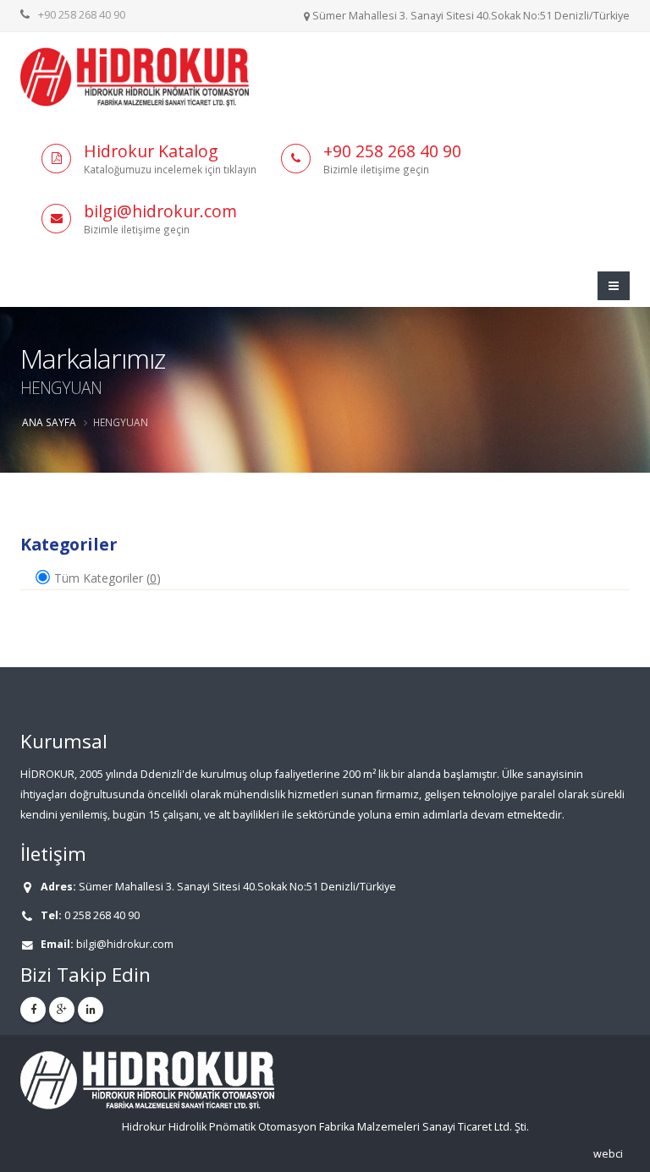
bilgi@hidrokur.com (160, 211)
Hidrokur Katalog (151, 151)
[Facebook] (33, 1009)
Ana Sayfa (49, 422)
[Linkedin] (90, 1009)
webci (608, 1154)
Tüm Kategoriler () (106, 578)
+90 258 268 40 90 (81, 15)
